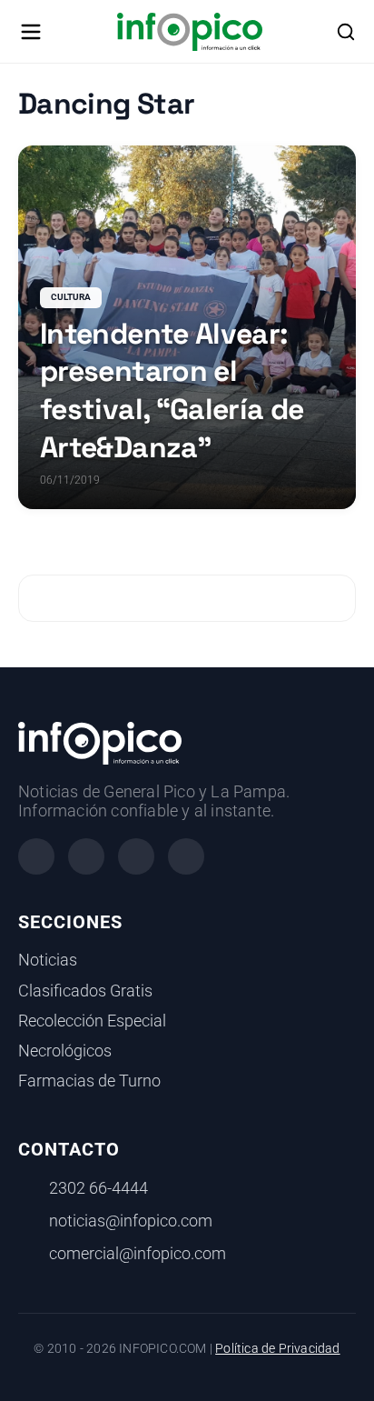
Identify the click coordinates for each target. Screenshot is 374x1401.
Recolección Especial (92, 1021)
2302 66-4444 (98, 1188)
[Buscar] (346, 32)
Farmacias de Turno (89, 1081)
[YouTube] (186, 856)
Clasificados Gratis (85, 991)
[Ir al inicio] (189, 32)
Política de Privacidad (277, 1348)
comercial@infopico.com (137, 1254)
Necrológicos (65, 1051)
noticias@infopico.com (130, 1221)
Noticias (47, 960)
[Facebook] (36, 856)
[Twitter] (136, 856)
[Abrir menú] (31, 32)
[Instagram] (86, 856)
